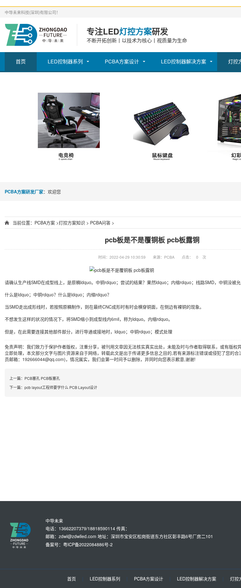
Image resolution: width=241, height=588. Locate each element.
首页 (21, 61)
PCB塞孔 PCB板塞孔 (42, 378)
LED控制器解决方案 (183, 61)
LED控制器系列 (65, 61)
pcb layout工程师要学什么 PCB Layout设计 (60, 387)
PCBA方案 (45, 222)
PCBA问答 (100, 222)
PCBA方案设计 (122, 61)
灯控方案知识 (72, 222)
